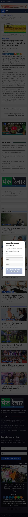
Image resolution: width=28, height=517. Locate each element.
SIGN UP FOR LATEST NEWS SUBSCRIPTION (14, 270)
